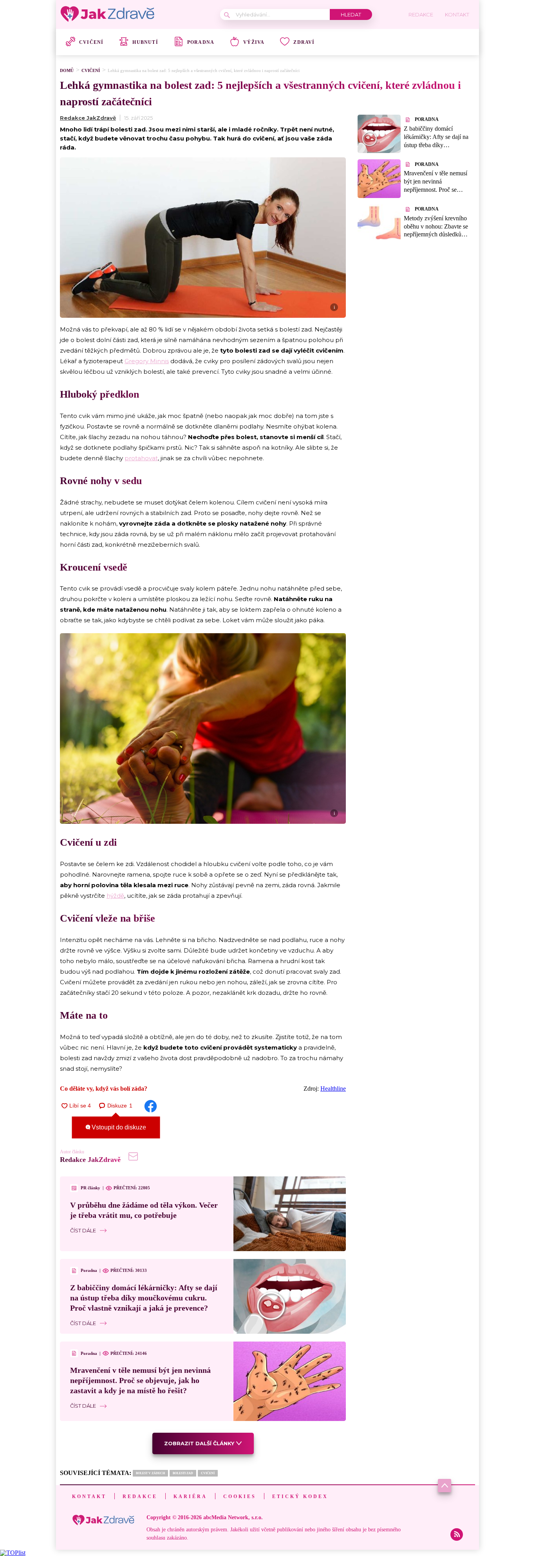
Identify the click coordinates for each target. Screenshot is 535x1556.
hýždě (115, 895)
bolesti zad (183, 1473)
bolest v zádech (150, 1473)
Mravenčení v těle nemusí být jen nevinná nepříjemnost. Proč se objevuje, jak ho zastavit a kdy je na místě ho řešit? (140, 1380)
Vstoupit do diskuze (118, 1127)
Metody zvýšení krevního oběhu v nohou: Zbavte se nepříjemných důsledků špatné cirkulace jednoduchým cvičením (436, 234)
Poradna (200, 42)
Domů (67, 70)
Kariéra (190, 1496)
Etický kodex (300, 1496)
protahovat (141, 458)
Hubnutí (145, 42)
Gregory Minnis (147, 361)
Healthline (333, 1088)
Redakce (140, 1496)
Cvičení (91, 42)
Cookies (239, 1496)
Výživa (253, 42)
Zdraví (303, 42)
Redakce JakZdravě (88, 118)
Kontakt (89, 1496)
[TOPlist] (12, 1552)
